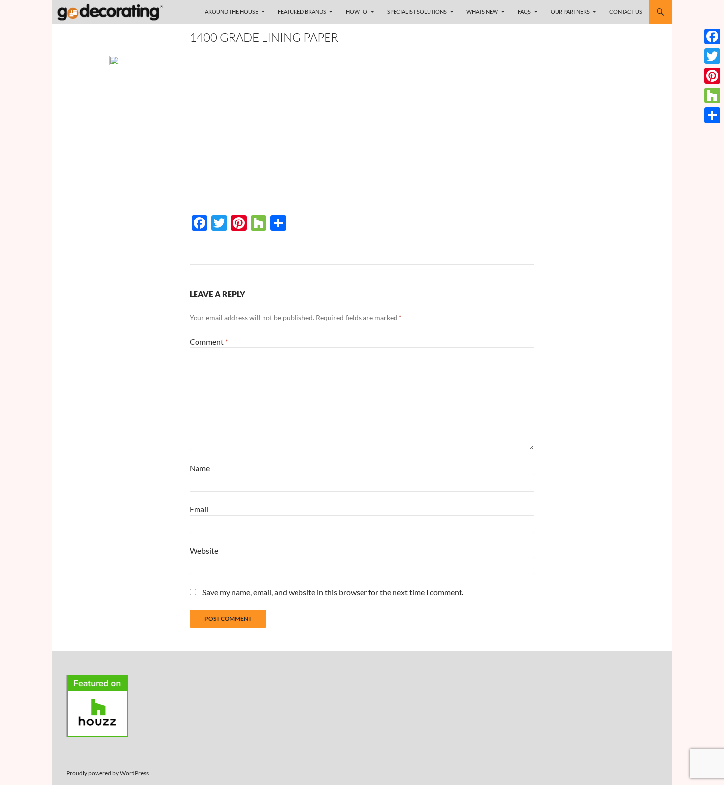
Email (199, 509)
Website (204, 550)
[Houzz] (712, 95)
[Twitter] (712, 56)
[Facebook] (712, 36)
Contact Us (625, 11)
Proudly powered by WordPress (107, 773)
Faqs (524, 11)
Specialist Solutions (417, 11)
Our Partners (570, 11)
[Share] (712, 115)
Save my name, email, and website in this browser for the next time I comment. (332, 592)
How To (356, 11)
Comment (209, 341)
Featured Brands (302, 11)
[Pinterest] (712, 76)
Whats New (482, 11)
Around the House (231, 11)
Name (200, 467)
